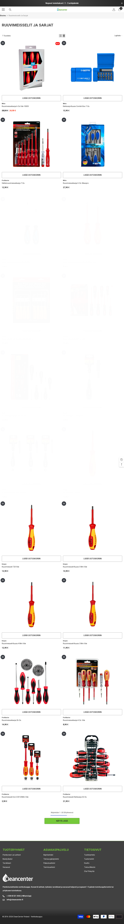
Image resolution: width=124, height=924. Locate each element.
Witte (3, 103)
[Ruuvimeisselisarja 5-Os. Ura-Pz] (31, 376)
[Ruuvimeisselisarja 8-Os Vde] (92, 300)
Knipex (4, 259)
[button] (60, 35)
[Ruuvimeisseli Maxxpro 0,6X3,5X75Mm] (31, 223)
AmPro (65, 336)
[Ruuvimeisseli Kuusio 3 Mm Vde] (92, 604)
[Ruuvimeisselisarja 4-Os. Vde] (92, 681)
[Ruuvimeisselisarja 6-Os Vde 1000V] (31, 67)
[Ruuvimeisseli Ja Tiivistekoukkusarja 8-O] (31, 300)
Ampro (4, 336)
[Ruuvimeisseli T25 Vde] (92, 453)
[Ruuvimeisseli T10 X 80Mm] (92, 376)
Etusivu (3, 16)
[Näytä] (3, 43)
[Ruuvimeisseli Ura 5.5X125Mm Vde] (31, 758)
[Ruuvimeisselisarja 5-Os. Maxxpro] (92, 144)
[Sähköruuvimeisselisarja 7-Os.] (31, 144)
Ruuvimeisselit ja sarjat (18, 16)
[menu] (3, 9)
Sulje (122, 3)
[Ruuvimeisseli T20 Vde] (31, 527)
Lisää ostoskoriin (31, 98)
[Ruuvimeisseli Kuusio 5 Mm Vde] (92, 527)
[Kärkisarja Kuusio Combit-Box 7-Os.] (92, 67)
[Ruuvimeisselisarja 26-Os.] (31, 681)
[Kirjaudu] (113, 9)
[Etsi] (10, 9)
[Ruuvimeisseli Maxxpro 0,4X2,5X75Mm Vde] (92, 223)
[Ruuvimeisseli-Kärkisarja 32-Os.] (92, 758)
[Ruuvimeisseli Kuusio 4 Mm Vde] (31, 604)
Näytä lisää (62, 821)
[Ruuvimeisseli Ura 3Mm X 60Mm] (31, 453)
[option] (62, 3)
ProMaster (5, 180)
